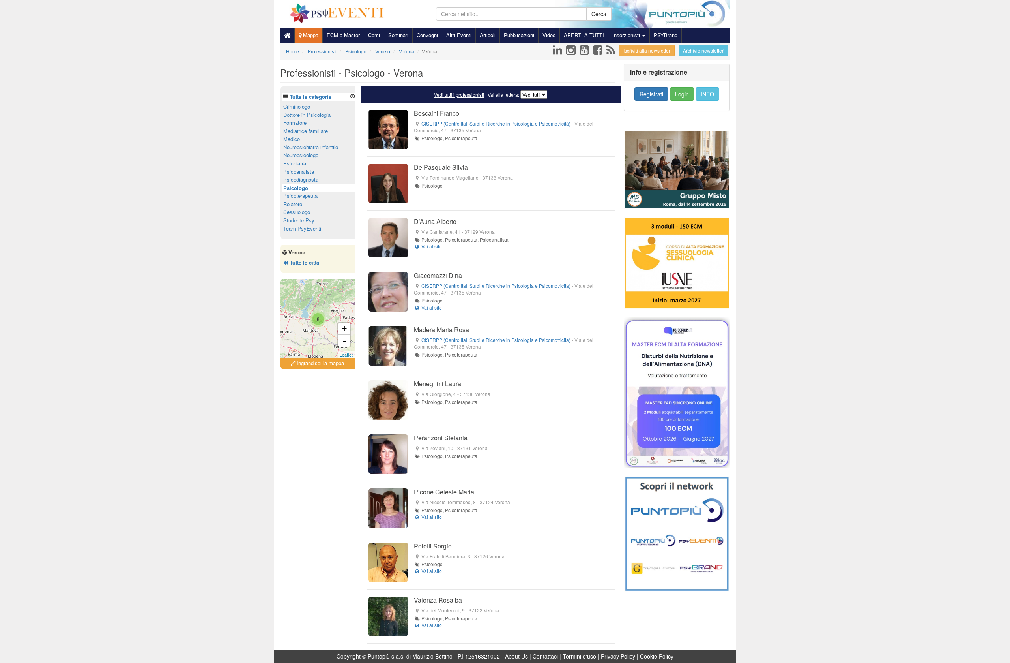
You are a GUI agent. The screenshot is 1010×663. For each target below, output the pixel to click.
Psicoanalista (298, 171)
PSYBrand (665, 35)
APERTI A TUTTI (584, 35)
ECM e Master (343, 35)
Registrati (651, 94)
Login (682, 94)
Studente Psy (298, 220)
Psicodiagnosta (300, 179)
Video (549, 35)
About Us (516, 656)
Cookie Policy (656, 656)
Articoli (488, 35)
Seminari (398, 35)
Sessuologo (296, 212)
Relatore (292, 204)
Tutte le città (303, 262)
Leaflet (346, 354)
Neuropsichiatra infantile (310, 147)
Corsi (374, 35)
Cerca (598, 14)
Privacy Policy (618, 656)
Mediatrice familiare (305, 131)
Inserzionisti (627, 35)
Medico (291, 139)
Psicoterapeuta (300, 195)
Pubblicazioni (519, 35)
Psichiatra (294, 163)
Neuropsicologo (300, 155)
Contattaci (545, 656)
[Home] (287, 35)
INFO (707, 94)
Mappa (309, 35)
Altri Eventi (458, 35)
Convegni (427, 35)
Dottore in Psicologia (307, 114)
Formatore (295, 122)
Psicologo (295, 188)
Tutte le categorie (310, 96)
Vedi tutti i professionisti (459, 94)
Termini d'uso (579, 656)
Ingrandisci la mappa (319, 363)
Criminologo (296, 106)
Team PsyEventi (302, 228)
